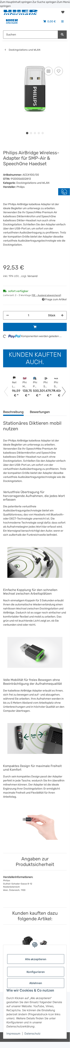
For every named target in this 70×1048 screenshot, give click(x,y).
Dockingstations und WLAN (32, 183)
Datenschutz (32, 1033)
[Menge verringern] (7, 315)
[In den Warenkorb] (6, 60)
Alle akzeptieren (35, 959)
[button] (63, 12)
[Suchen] (62, 34)
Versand (32, 276)
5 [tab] (42, 133)
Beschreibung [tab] (13, 412)
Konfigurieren (36, 971)
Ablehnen (35, 983)
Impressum (13, 1033)
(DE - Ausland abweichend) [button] (46, 295)
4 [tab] (39, 133)
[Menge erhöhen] (62, 315)
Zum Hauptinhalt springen (16, 2)
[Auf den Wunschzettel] (58, 71)
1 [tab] (27, 133)
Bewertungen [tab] (40, 412)
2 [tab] (31, 133)
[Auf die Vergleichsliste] (48, 71)
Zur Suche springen (44, 2)
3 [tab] (35, 133)
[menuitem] (12, 21)
